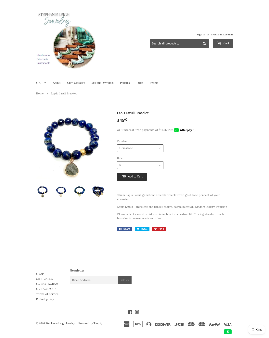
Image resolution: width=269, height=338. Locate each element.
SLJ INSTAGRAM (47, 283)
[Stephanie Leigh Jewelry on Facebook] (130, 312)
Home (40, 93)
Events (154, 83)
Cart (226, 43)
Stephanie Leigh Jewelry (60, 323)
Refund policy (45, 299)
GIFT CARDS (44, 279)
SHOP (40, 83)
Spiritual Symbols (102, 83)
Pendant (122, 141)
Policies (125, 83)
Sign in (201, 34)
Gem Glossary (76, 83)
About (56, 83)
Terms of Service (47, 294)
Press (139, 83)
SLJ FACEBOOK (46, 289)
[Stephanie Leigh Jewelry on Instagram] (137, 312)
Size (120, 158)
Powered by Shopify (90, 323)
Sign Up (125, 279)
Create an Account (222, 34)
